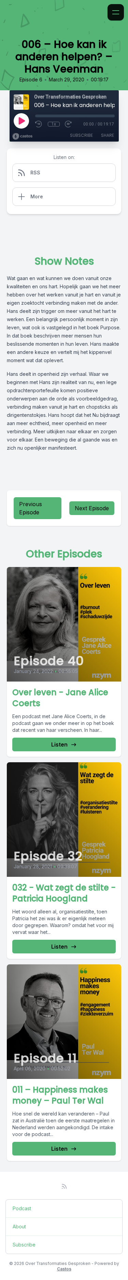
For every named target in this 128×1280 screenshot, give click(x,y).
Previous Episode (30, 508)
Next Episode (92, 508)
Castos (64, 1268)
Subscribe (81, 135)
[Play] (21, 120)
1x (54, 124)
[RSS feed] (64, 1186)
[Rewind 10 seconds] (39, 124)
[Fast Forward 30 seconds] (68, 124)
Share (107, 135)
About (19, 1226)
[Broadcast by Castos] (22, 136)
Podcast (22, 1208)
